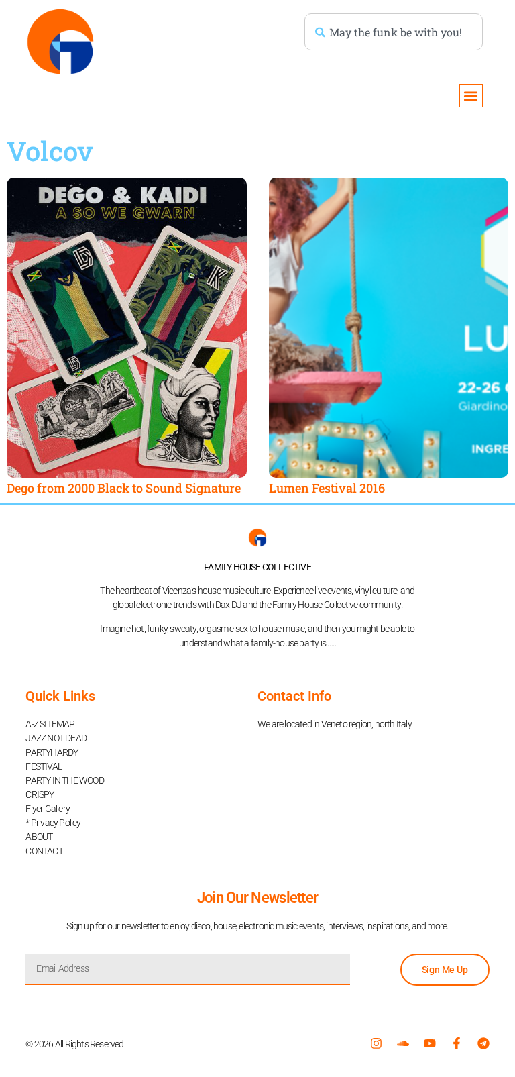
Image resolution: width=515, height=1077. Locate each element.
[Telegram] (483, 1043)
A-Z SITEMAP (49, 724)
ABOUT (38, 836)
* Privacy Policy (52, 822)
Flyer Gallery (47, 808)
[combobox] (393, 31)
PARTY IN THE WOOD (64, 780)
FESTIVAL (43, 766)
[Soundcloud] (403, 1043)
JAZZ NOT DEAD (56, 738)
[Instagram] (376, 1043)
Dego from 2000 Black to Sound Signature (124, 488)
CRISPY (39, 794)
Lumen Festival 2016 (327, 488)
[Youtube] (430, 1043)
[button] (471, 95)
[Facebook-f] (457, 1043)
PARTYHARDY (51, 752)
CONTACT (43, 850)
